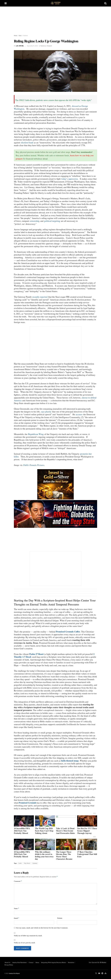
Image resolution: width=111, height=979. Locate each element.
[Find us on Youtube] (99, 973)
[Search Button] (105, 3)
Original (49, 46)
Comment (18, 881)
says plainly (46, 411)
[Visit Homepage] (55, 3)
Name (16, 908)
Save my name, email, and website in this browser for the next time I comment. (42, 928)
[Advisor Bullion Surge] (55, 484)
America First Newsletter (19, 962)
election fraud (27, 142)
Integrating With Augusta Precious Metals (53, 962)
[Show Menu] (6, 3)
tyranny (35, 863)
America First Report (14, 973)
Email (16, 918)
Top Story (27, 863)
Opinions (25, 35)
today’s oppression (69, 178)
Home (15, 35)
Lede (20, 863)
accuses (79, 414)
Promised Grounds (27, 802)
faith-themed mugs (70, 760)
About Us (7, 962)
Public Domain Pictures (33, 465)
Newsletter (71, 962)
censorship (34, 220)
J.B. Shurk (20, 46)
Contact (31, 962)
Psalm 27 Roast (36, 654)
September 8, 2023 (32, 46)
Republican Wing (36, 434)
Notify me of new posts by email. (24, 943)
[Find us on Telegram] (102, 973)
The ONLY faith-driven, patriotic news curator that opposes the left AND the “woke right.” (53, 100)
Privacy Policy (9, 965)
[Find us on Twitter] (96, 973)
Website (59, 918)
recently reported (39, 296)
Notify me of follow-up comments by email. (28, 935)
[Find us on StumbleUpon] (105, 973)
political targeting (52, 220)
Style (20, 35)
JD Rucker (103, 962)
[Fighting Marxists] (55, 514)
